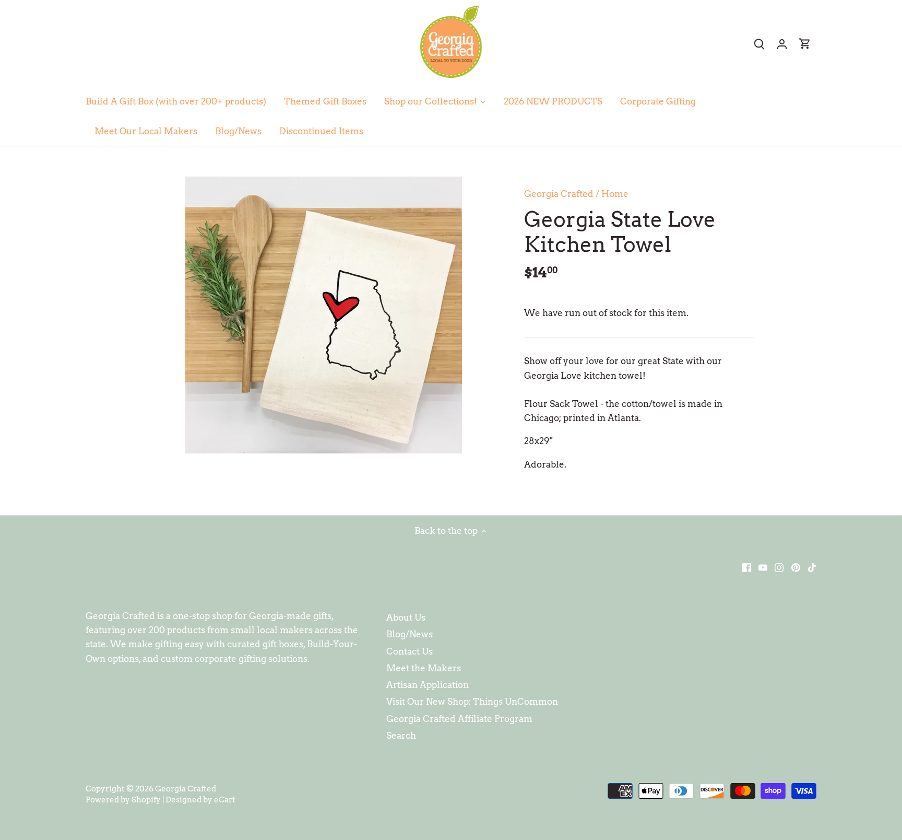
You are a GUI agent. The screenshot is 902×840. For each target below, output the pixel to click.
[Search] (758, 43)
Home (614, 194)
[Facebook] (746, 567)
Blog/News (409, 634)
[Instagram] (779, 567)
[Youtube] (762, 567)
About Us (405, 617)
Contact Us (409, 651)
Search (401, 735)
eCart (224, 799)
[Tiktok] (812, 567)
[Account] (781, 43)
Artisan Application (427, 685)
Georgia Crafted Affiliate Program (459, 719)
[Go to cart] (805, 43)
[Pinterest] (795, 567)
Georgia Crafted (559, 194)
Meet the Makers (423, 668)
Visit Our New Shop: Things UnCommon (472, 701)
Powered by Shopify (123, 799)
